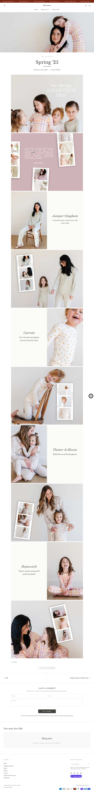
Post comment (47, 711)
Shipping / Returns (9, 766)
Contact (6, 773)
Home (42, 56)
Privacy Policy (54, 715)
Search (6, 770)
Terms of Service (65, 715)
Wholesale (6, 778)
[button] (4, 5)
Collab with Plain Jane (10, 775)
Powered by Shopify (8, 787)
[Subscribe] (89, 764)
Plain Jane (9, 785)
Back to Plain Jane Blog (48, 668)
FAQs (5, 763)
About (5, 768)
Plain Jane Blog (48, 56)
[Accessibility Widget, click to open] (91, 396)
